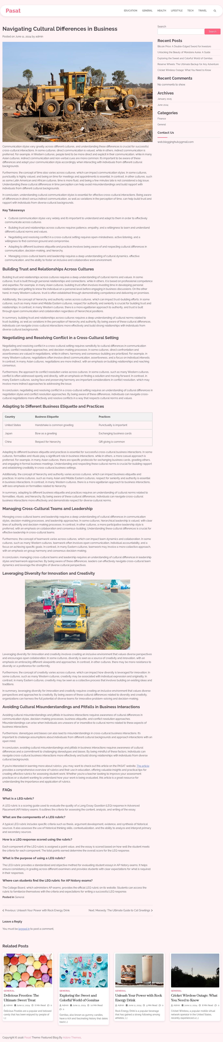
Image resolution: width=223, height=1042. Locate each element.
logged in (24, 928)
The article (143, 765)
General (147, 10)
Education (130, 10)
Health (161, 10)
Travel (202, 10)
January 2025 (165, 99)
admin (39, 36)
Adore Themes (72, 1037)
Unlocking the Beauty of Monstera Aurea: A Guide (184, 52)
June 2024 (163, 105)
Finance (162, 118)
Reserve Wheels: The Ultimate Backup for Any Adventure (188, 64)
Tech (190, 10)
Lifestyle (177, 10)
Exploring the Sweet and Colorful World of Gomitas (185, 58)
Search (162, 26)
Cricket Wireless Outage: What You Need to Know (184, 70)
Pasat (13, 10)
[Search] (214, 10)
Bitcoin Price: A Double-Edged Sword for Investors (184, 46)
